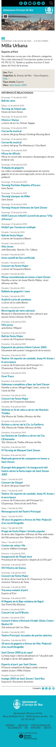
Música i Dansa (10, 120)
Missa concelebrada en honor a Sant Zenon (25, 277)
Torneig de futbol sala (13, 109)
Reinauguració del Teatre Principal (20, 511)
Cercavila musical (11, 131)
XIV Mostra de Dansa (13, 568)
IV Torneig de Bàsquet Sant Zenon (20, 450)
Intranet (10, 725)
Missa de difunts (10, 153)
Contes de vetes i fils (13, 545)
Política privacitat (40, 725)
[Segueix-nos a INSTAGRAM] (34, 3)
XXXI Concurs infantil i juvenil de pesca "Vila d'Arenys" (26, 217)
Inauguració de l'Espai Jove (16, 556)
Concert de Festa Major (14, 266)
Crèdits (47, 727)
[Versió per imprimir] (53, 688)
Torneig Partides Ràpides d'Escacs (20, 185)
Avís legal (23, 725)
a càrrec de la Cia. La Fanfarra (22, 424)
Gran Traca (7, 376)
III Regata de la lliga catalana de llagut (22, 601)
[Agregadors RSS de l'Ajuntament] (43, 3)
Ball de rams (8, 100)
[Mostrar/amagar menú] (5, 16)
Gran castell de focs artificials (18, 258)
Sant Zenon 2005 (18, 85)
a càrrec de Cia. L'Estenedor (23, 437)
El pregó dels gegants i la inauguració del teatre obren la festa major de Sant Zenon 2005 (25, 470)
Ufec (5, 78)
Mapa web (36, 727)
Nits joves (7, 325)
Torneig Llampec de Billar (15, 196)
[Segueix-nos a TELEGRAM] (39, 3)
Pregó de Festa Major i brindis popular (23, 531)
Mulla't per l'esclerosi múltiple (18, 227)
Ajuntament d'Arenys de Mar (18, 10)
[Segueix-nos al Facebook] (21, 3)
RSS (26, 727)
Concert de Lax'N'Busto (15, 612)
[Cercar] (51, 3)
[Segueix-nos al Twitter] (25, 3)
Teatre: (27, 360)
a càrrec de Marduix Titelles (24, 411)
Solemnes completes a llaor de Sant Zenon (25, 384)
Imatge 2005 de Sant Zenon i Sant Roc (23, 678)
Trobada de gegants (12, 168)
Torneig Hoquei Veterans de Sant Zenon (24, 207)
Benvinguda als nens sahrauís (18, 310)
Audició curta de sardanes (16, 299)
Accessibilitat (15, 727)
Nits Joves (7, 246)
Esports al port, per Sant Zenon (19, 664)
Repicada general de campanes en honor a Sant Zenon (25, 460)
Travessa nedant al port (14, 590)
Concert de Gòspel (12, 482)
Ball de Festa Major (12, 235)
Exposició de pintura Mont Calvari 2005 (24, 347)
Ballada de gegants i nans (15, 291)
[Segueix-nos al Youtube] (30, 3)
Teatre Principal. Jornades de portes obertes (26, 635)
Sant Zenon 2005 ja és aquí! (17, 652)
